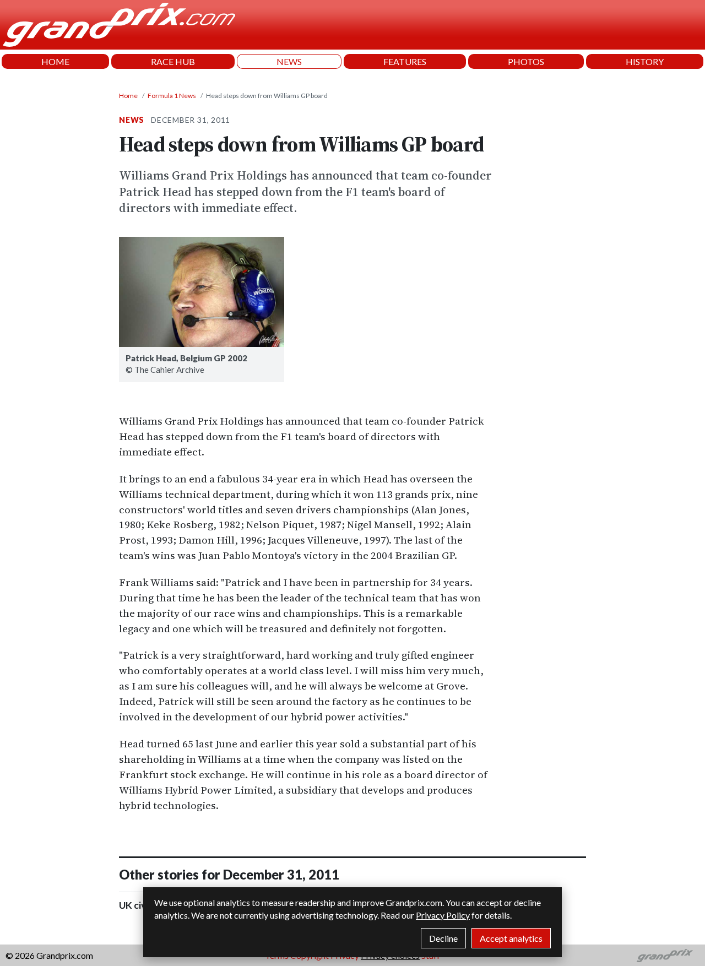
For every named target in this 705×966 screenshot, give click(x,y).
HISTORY (645, 61)
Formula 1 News (172, 95)
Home (128, 95)
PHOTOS (526, 61)
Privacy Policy (443, 915)
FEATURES (404, 61)
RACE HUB (173, 61)
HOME (55, 61)
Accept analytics (511, 938)
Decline (443, 938)
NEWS (289, 61)
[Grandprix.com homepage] (665, 955)
